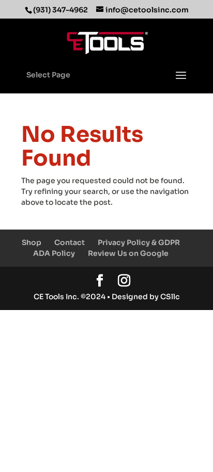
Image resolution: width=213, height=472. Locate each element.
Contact (69, 242)
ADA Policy (54, 253)
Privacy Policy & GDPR (139, 242)
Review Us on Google (128, 253)
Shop (31, 242)
